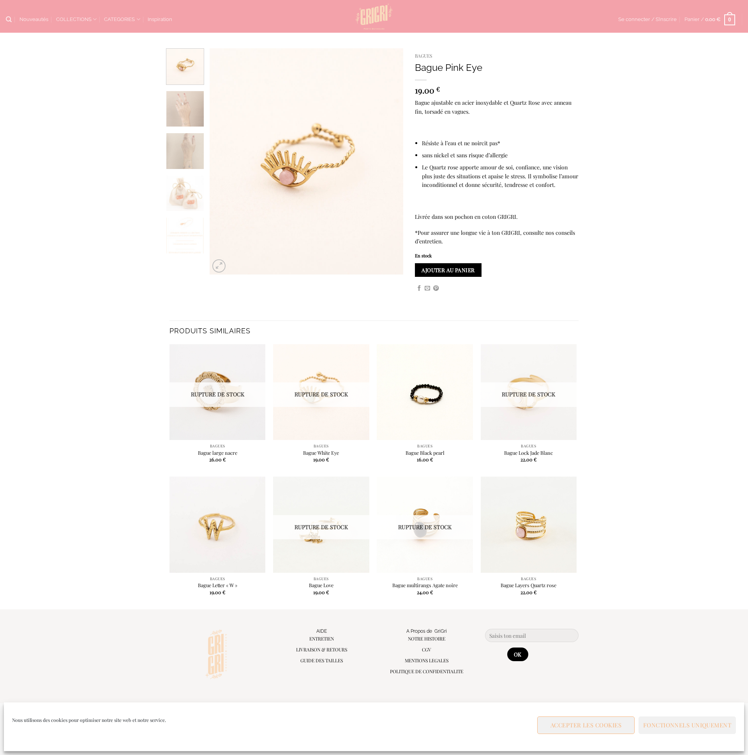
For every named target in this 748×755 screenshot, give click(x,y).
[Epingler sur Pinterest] (436, 288)
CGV (426, 649)
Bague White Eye (321, 453)
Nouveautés (33, 19)
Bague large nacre (217, 453)
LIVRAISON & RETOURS (321, 649)
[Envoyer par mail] (427, 288)
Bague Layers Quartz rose (528, 585)
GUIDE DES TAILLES (321, 660)
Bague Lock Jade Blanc (528, 453)
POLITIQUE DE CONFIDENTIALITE (426, 671)
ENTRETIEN (321, 638)
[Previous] (223, 161)
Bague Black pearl (425, 453)
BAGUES (423, 56)
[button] (647, 19)
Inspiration (160, 19)
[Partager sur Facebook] (419, 288)
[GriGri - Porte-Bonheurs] (374, 16)
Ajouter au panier (448, 269)
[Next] (390, 161)
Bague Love (321, 585)
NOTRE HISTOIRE (426, 638)
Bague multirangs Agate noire (425, 585)
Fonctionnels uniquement (687, 725)
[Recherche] (9, 19)
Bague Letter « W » (217, 585)
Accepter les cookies (585, 725)
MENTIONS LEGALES (426, 660)
